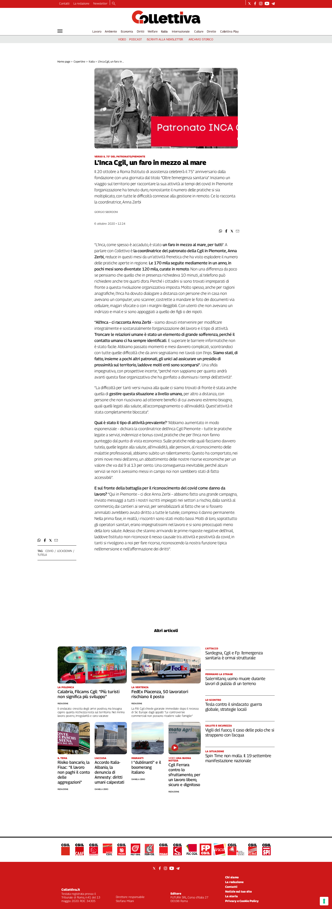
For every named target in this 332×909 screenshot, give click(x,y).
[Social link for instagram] (260, 3)
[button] (220, 231)
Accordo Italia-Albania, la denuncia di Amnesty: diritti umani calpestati (109, 772)
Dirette (211, 31)
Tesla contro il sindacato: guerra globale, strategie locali (233, 707)
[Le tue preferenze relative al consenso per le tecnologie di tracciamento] (324, 901)
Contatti (64, 3)
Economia (127, 31)
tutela (42, 554)
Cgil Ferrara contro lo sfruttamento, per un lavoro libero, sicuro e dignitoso (184, 774)
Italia (164, 31)
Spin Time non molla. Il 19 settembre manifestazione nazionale (238, 758)
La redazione (81, 3)
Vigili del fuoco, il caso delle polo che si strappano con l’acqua (239, 732)
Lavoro (96, 31)
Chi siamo (232, 877)
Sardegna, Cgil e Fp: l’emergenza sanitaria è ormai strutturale (234, 655)
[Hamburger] (60, 31)
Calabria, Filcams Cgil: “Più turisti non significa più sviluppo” (88, 694)
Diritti (140, 31)
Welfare (152, 31)
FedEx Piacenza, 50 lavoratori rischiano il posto (159, 694)
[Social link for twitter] (249, 3)
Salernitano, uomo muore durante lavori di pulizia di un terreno (235, 681)
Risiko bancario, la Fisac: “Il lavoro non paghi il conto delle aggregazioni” (74, 772)
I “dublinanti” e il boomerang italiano (146, 767)
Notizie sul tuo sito (238, 891)
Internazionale (181, 31)
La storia (231, 896)
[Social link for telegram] (273, 3)
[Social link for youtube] (267, 3)
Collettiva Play (229, 31)
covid (49, 551)
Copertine (79, 61)
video (122, 39)
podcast (135, 39)
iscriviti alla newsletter (165, 39)
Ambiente (111, 31)
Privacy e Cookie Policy (242, 901)
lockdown (64, 551)
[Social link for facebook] (255, 3)
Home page (63, 61)
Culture (198, 31)
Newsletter (100, 3)
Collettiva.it (70, 889)
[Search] (113, 4)
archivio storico (201, 39)
